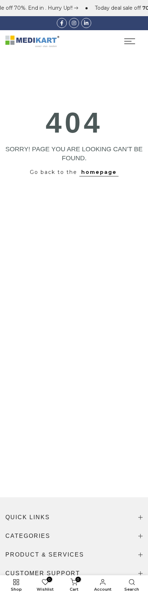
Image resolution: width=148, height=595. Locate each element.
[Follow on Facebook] (62, 23)
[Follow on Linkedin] (86, 23)
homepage (99, 172)
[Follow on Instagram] (74, 23)
